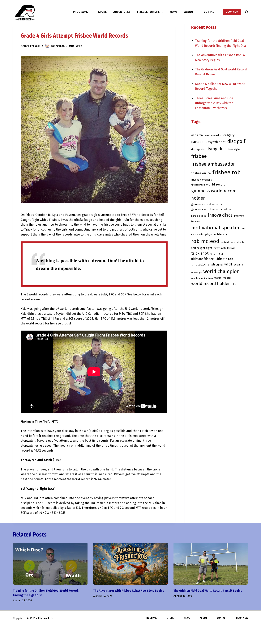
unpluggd (198, 264)
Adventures (121, 12)
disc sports (198, 149)
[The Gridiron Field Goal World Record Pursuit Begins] (210, 563)
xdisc (234, 284)
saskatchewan (228, 242)
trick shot (199, 253)
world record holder (210, 283)
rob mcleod (205, 241)
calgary (228, 135)
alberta (197, 135)
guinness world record (208, 184)
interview (239, 215)
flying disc (216, 148)
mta (243, 228)
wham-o (238, 264)
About (188, 12)
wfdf (228, 264)
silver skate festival (224, 248)
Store (102, 12)
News (174, 12)
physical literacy (216, 234)
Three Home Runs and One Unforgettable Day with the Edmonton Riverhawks (214, 103)
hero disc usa (198, 215)
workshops (196, 272)
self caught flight (201, 248)
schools (240, 242)
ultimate (217, 254)
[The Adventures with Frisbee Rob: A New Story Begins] (130, 563)
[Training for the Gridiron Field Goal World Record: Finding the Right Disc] (50, 563)
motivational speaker (215, 228)
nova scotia (197, 234)
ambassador (213, 135)
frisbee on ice (201, 173)
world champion (221, 271)
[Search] (246, 11)
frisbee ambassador (213, 164)
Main (72, 46)
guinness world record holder (214, 194)
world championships (202, 278)
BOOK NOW (232, 11)
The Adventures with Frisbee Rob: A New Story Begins (128, 590)
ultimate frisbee (202, 259)
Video (79, 46)
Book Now (242, 618)
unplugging (215, 264)
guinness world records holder (211, 209)
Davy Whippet (215, 142)
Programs (80, 12)
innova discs (220, 215)
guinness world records (206, 204)
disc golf (236, 141)
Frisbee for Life (148, 12)
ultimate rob (224, 259)
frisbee (199, 156)
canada (197, 142)
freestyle (234, 149)
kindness (195, 221)
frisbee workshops (201, 179)
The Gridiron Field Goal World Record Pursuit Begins (207, 590)
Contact (210, 12)
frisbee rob (226, 172)
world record (222, 278)
